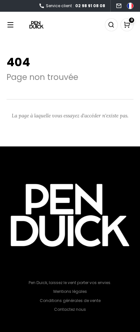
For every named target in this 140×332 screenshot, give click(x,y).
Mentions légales (70, 291)
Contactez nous (70, 309)
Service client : (75, 5)
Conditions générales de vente (70, 300)
